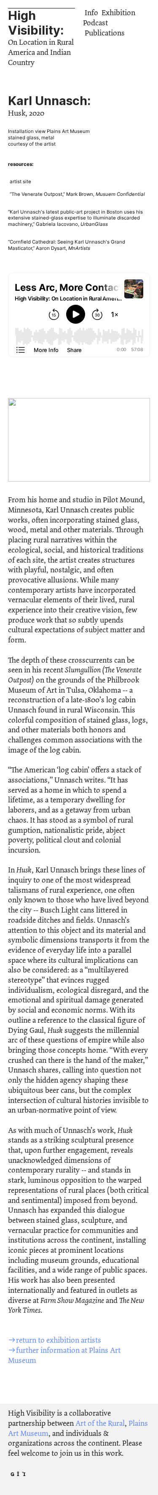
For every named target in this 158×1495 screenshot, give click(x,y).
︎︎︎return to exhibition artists (54, 1340)
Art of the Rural (100, 1423)
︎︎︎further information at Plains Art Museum (64, 1355)
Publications (105, 33)
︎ (12, 1474)
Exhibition (118, 13)
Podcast (95, 23)
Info (91, 13)
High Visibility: (36, 23)
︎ (19, 1474)
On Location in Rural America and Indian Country (41, 52)
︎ (24, 1474)
